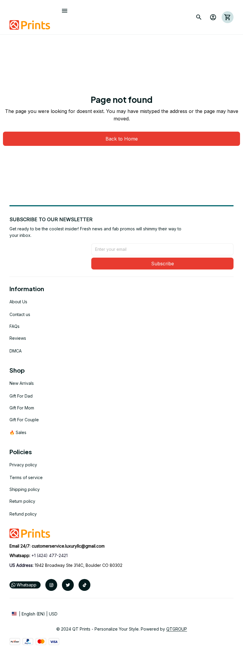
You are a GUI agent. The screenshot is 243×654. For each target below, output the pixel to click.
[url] (68, 546)
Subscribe (162, 264)
